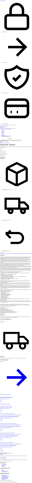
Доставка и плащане (4, 477)
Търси (14, 128)
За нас (5, 126)
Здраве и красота (4, 464)
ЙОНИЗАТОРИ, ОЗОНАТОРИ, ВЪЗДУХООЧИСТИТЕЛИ (23, 253)
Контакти (3, 132)
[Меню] (1, 127)
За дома (3, 465)
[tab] (4, 140)
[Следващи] (0, 452)
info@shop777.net (4, 458)
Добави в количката (3, 157)
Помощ (7, 126)
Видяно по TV (4, 466)
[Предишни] (0, 393)
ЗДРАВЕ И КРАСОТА (12, 253)
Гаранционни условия (5, 478)
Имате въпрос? (2, 158)
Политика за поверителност (5, 476)
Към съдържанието (2, 0)
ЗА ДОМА (3, 135)
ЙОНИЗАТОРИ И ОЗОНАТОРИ (4, 253)
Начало (3, 130)
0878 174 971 (2, 126)
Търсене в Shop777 (2, 128)
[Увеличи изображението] (1, 142)
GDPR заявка (3, 479)
